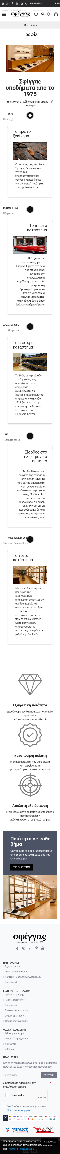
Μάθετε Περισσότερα (21, 1148)
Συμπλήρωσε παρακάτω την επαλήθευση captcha (19, 1084)
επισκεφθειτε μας (21, 867)
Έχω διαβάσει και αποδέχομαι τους (26, 1108)
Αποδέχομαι (50, 1142)
